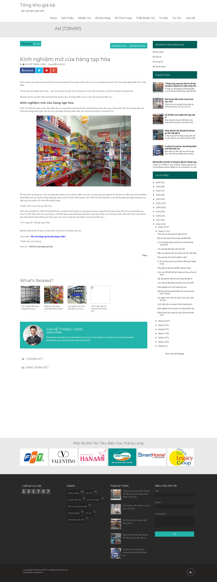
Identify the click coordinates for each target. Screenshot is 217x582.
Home (53, 17)
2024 (158, 191)
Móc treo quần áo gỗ (77, 506)
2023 (158, 195)
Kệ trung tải (158, 61)
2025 (158, 186)
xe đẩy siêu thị (74, 499)
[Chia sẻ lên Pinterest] (46, 70)
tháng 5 (161, 342)
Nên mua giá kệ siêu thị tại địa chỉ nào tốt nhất (177, 253)
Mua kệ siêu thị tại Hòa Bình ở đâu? (172, 257)
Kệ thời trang (123, 17)
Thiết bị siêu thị (145, 17)
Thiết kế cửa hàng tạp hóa (40, 246)
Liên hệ (190, 17)
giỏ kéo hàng (74, 513)
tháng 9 (161, 325)
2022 (158, 199)
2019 (158, 211)
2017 (158, 220)
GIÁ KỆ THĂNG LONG (35, 64)
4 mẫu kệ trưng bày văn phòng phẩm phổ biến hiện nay (135, 552)
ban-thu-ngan (93, 499)
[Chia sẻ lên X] (39, 70)
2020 (158, 207)
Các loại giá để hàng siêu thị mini (171, 249)
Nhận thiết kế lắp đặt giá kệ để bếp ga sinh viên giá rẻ (180, 131)
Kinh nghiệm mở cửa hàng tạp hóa (172, 287)
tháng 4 (161, 346)
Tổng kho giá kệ (37, 5)
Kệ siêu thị (84, 17)
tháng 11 (162, 231)
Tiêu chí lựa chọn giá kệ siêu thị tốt (172, 234)
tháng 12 (162, 227)
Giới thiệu (67, 17)
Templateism (38, 572)
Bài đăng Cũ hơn (119, 45)
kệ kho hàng (73, 493)
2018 (158, 216)
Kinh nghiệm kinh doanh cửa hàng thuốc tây (176, 308)
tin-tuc (36, 43)
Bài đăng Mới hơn (138, 45)
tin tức (89, 513)
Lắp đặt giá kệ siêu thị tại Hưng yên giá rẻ (175, 278)
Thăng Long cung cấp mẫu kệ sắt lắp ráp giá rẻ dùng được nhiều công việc (180, 84)
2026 (158, 182)
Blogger (181, 353)
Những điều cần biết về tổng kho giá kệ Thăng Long (174, 162)
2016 (158, 224)
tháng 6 (161, 337)
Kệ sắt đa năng (159, 66)
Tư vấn (163, 17)
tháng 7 (161, 333)
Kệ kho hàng (102, 17)
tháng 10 (162, 321)
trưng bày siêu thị (76, 519)
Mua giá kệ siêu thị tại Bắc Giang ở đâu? (174, 268)
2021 (158, 203)
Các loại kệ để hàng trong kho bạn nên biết (176, 283)
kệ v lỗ (89, 493)
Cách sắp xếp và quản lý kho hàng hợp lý (175, 304)
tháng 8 (161, 329)
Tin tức (176, 17)
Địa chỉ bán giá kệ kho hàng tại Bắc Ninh (174, 238)
